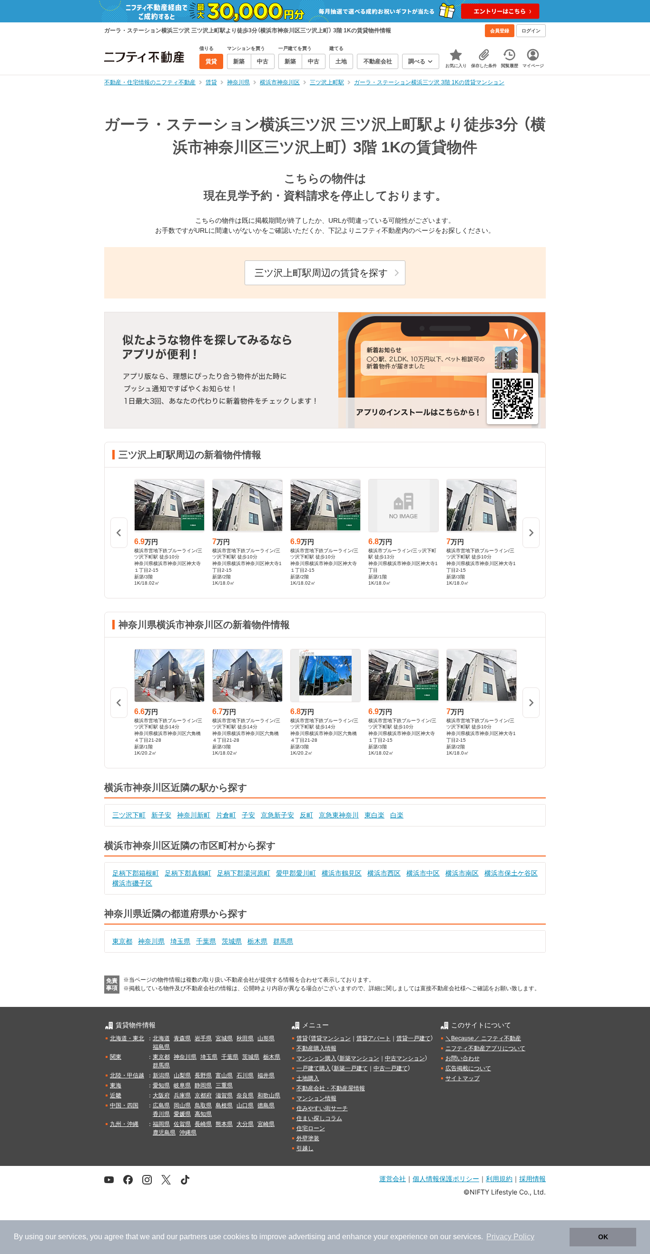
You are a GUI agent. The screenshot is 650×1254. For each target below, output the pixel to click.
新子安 (161, 815)
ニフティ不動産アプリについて (485, 1048)
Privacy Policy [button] (510, 1237)
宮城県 (224, 1038)
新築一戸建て (351, 1068)
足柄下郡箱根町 (135, 873)
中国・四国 (124, 1105)
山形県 (266, 1038)
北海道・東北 (127, 1038)
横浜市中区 (423, 873)
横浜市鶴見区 (342, 873)
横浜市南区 (462, 873)
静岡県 (203, 1085)
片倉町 (226, 815)
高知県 (203, 1114)
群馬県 (283, 941)
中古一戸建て (391, 1068)
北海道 (161, 1038)
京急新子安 (277, 815)
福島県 (161, 1047)
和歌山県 (268, 1095)
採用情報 (532, 1178)
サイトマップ (462, 1078)
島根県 (224, 1105)
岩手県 (203, 1038)
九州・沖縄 (124, 1124)
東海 (115, 1085)
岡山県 (182, 1105)
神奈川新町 (193, 815)
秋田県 (245, 1038)
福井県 (266, 1075)
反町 (306, 815)
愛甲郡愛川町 (296, 873)
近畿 (115, 1095)
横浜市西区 (384, 873)
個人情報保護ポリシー (446, 1178)
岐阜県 (182, 1085)
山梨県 (182, 1075)
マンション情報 (316, 1098)
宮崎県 (266, 1124)
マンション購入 (316, 1058)
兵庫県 (182, 1095)
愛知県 (161, 1085)
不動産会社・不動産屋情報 (330, 1088)
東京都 (122, 941)
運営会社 (392, 1178)
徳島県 (266, 1105)
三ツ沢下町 (129, 815)
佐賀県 (182, 1124)
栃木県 (257, 941)
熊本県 (224, 1124)
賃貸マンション (331, 1038)
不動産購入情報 (316, 1048)
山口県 (245, 1105)
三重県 (224, 1085)
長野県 (203, 1075)
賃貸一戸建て (413, 1038)
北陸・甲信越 (127, 1075)
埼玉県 (180, 941)
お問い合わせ (462, 1058)
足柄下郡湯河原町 (243, 873)
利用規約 (499, 1178)
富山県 (224, 1075)
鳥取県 (203, 1105)
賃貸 (302, 1038)
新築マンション (359, 1058)
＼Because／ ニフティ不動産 (483, 1038)
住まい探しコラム (319, 1118)
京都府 (203, 1095)
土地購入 (307, 1078)
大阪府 (161, 1095)
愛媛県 (182, 1114)
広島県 (161, 1105)
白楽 (397, 815)
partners (193, 1237)
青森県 (182, 1038)
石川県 (245, 1075)
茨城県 (232, 941)
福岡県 (161, 1124)
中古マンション (405, 1058)
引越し (305, 1148)
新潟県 (161, 1075)
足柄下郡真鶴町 (188, 873)
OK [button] (603, 1237)
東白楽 (374, 815)
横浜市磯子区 (132, 883)
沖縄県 (188, 1132)
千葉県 (206, 941)
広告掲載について (468, 1068)
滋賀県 (224, 1095)
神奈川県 (151, 941)
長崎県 (203, 1124)
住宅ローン (310, 1128)
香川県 (161, 1114)
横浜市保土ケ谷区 (511, 873)
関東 (115, 1057)
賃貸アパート (373, 1038)
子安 (248, 815)
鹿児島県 (164, 1132)
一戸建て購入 (313, 1068)
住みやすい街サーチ (322, 1108)
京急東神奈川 (339, 815)
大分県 (245, 1124)
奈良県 (245, 1095)
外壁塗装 (307, 1138)
